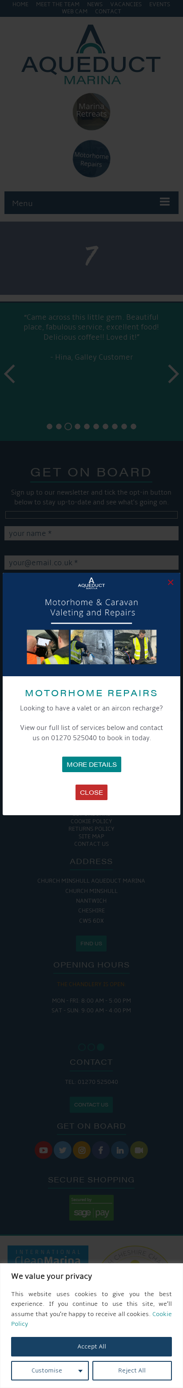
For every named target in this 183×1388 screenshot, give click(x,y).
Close (91, 792)
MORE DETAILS (92, 764)
